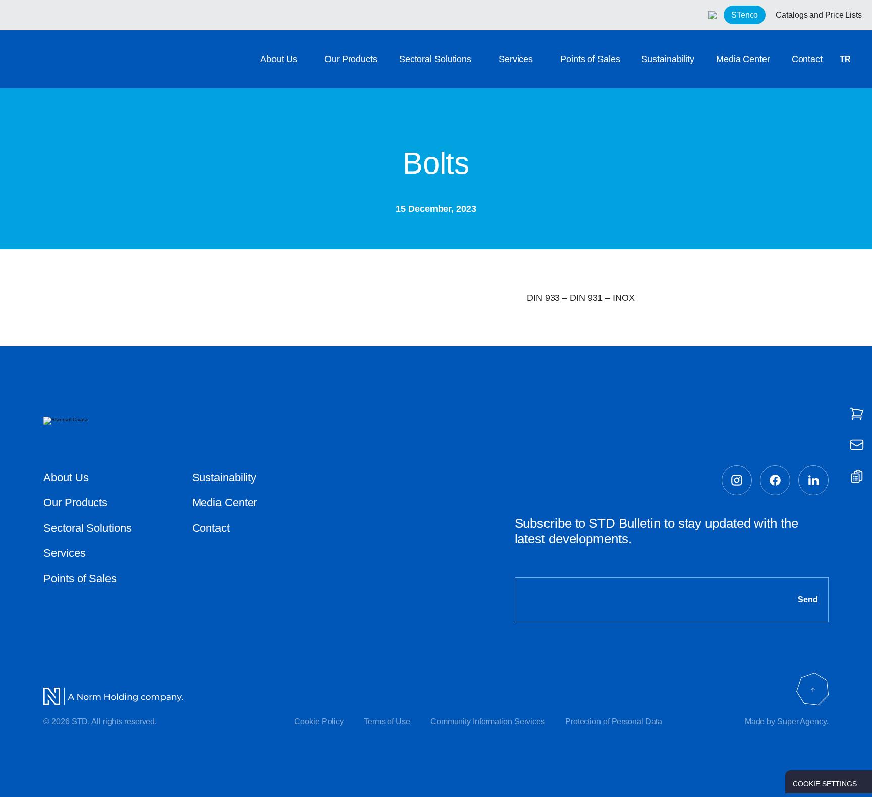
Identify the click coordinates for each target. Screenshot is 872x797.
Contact (807, 59)
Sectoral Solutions (435, 59)
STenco (744, 15)
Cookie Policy (319, 721)
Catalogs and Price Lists (819, 15)
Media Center (743, 59)
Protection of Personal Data (613, 721)
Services (516, 59)
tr (845, 59)
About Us (278, 59)
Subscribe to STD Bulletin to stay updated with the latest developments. (656, 531)
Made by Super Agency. (787, 721)
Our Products (350, 59)
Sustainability (667, 59)
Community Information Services (487, 721)
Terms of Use (387, 721)
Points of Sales (590, 59)
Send (808, 599)
